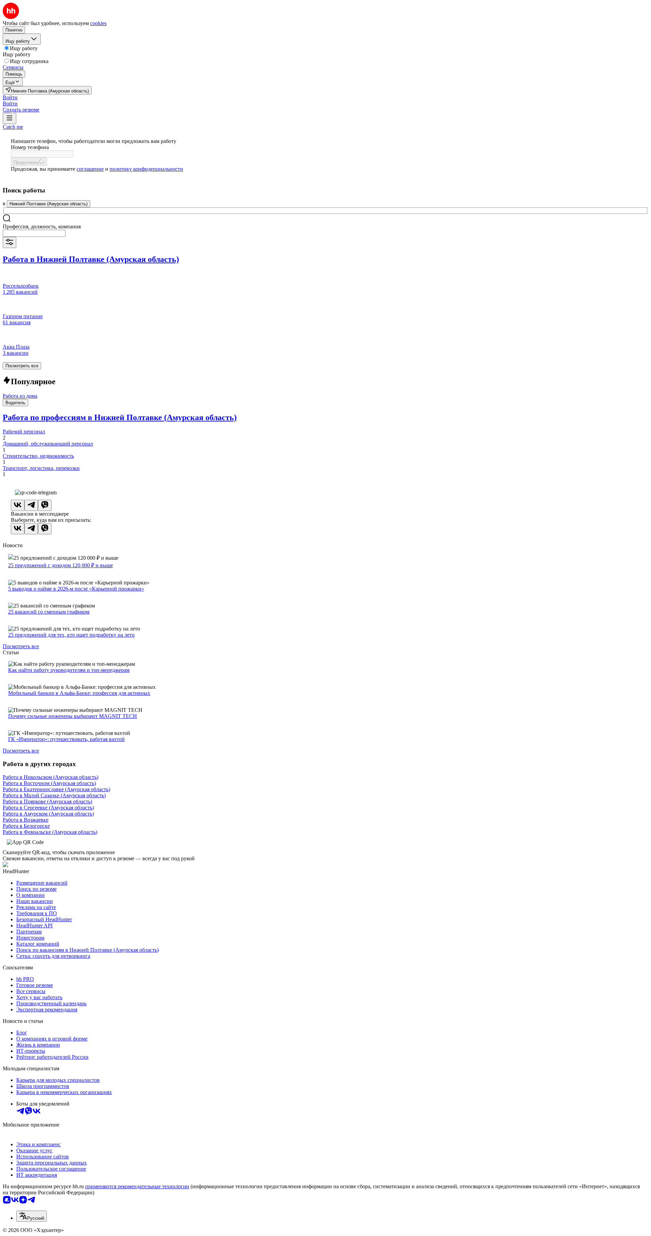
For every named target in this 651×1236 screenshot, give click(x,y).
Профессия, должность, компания (42, 226)
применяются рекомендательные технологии (137, 1186)
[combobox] (34, 233)
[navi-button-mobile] (9, 118)
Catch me (13, 127)
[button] (10, 97)
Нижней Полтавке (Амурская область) (48, 203)
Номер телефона (30, 147)
